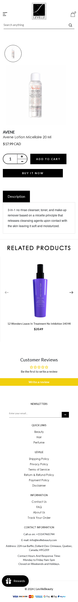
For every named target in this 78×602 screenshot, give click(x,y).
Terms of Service (39, 470)
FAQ (39, 507)
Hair (39, 437)
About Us (39, 513)
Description (16, 196)
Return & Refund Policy (39, 475)
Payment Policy (39, 480)
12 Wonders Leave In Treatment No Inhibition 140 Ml (39, 323)
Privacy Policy (39, 464)
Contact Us (39, 502)
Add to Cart (48, 159)
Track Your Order (39, 518)
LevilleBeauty (44, 589)
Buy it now (33, 173)
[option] (13, 54)
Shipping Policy (39, 459)
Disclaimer (39, 486)
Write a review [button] (39, 382)
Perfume (39, 443)
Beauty (39, 432)
